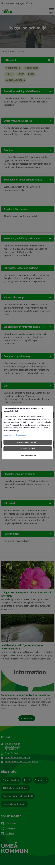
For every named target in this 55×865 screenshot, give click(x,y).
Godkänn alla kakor (27, 449)
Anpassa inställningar (28, 455)
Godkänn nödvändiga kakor (27, 442)
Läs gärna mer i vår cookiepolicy (15, 435)
